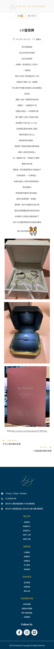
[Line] (34, 632)
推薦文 (38, 39)
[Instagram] (27, 632)
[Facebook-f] (19, 632)
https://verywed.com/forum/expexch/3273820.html (29, 431)
